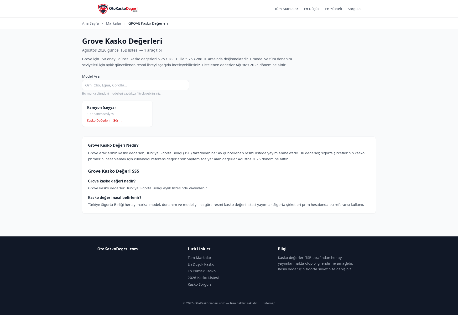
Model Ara (91, 76)
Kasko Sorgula (200, 284)
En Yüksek (333, 8)
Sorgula (354, 8)
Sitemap (269, 303)
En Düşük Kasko (201, 264)
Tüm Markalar (286, 8)
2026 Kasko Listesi (203, 277)
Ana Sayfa (90, 23)
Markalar (113, 23)
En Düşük (311, 8)
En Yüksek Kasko (202, 270)
